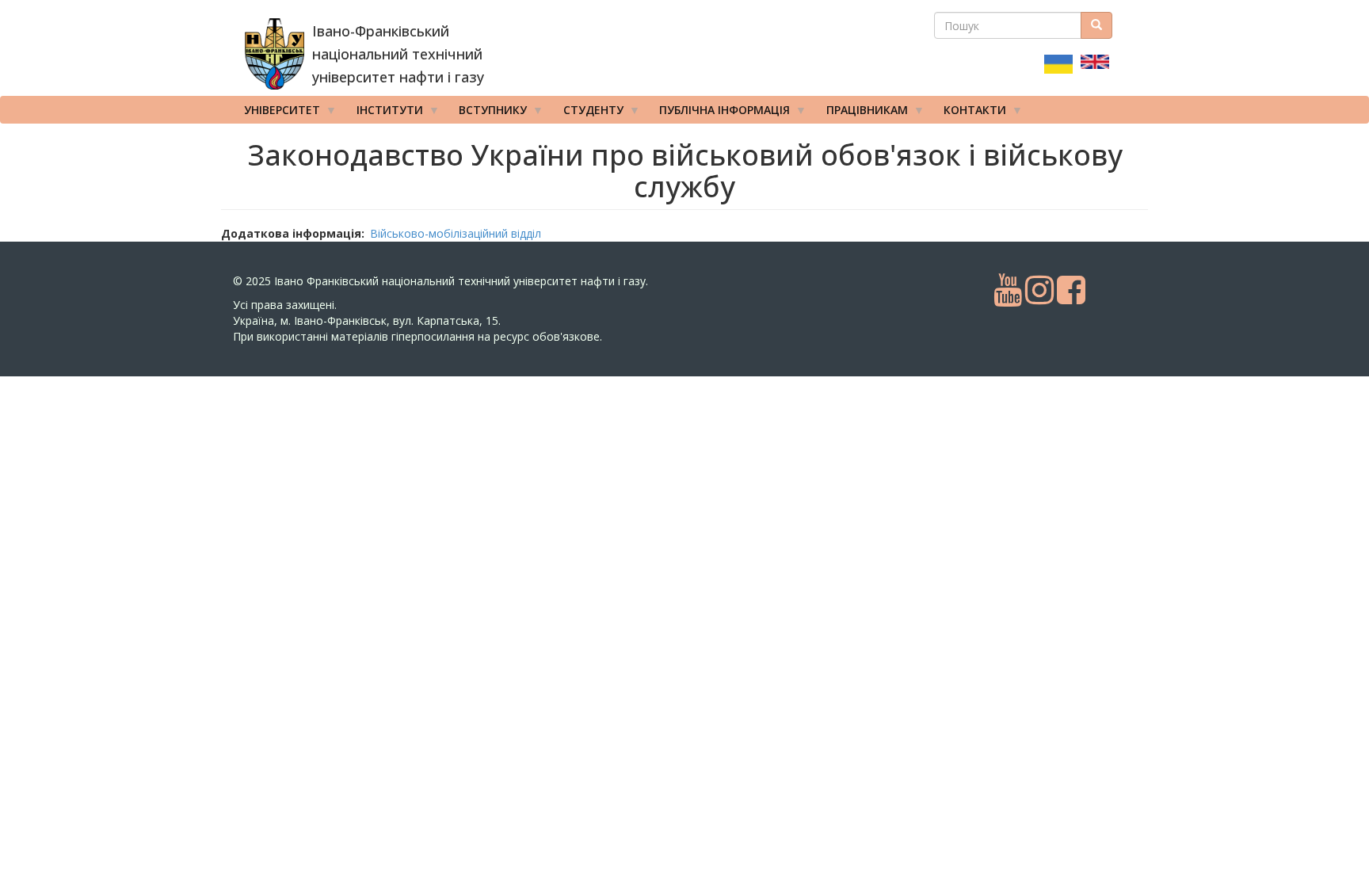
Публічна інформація (719, 113)
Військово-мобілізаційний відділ (455, 233)
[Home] (274, 54)
